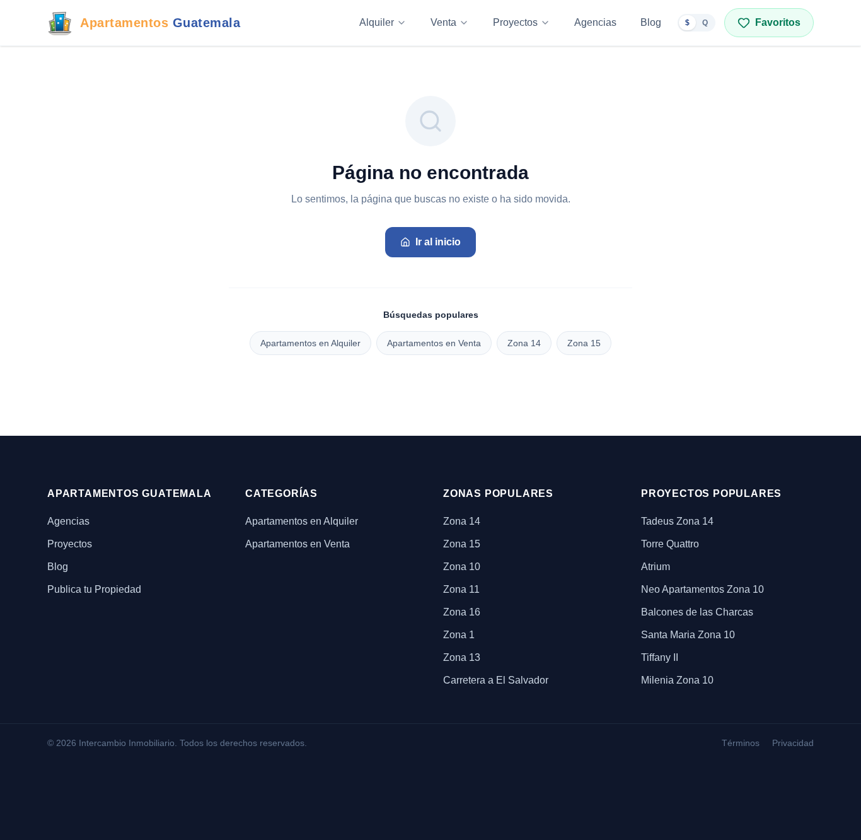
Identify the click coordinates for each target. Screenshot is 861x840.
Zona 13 (461, 657)
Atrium (655, 566)
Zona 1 (459, 634)
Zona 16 (461, 612)
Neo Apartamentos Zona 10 (702, 589)
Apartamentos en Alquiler (310, 343)
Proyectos (515, 22)
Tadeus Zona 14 (677, 521)
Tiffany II (659, 657)
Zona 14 (524, 343)
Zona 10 (461, 566)
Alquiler (376, 22)
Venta (443, 22)
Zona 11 (461, 589)
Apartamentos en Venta (434, 343)
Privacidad (793, 743)
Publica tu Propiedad (94, 589)
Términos (741, 743)
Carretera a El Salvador (495, 680)
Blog (650, 22)
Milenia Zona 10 (677, 680)
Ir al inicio (438, 241)
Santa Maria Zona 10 (688, 634)
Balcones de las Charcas (697, 612)
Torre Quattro (670, 544)
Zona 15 (584, 343)
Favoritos (777, 22)
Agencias (595, 22)
